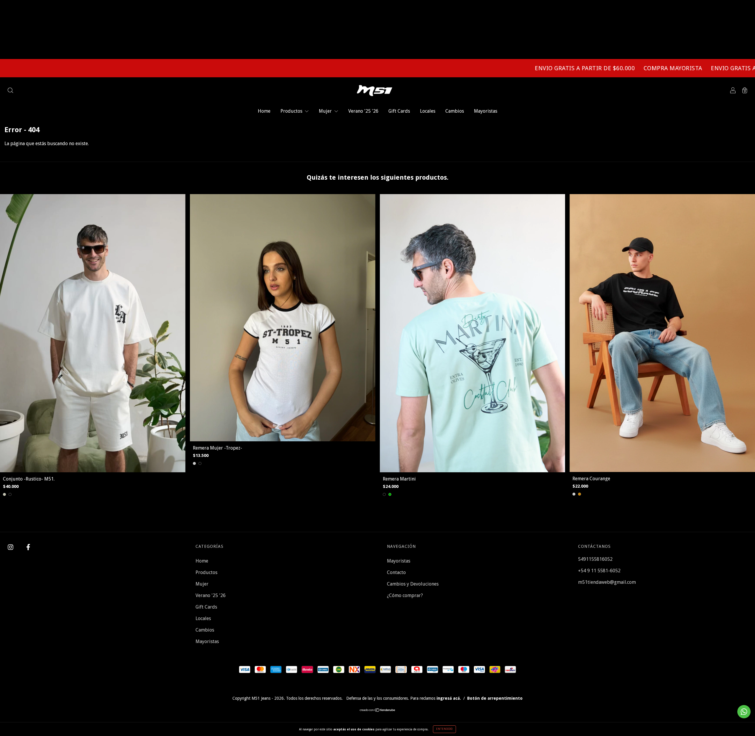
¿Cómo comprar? (405, 595)
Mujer (326, 111)
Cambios (454, 111)
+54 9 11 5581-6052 (599, 570)
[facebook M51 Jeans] (28, 547)
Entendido (444, 729)
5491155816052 (595, 559)
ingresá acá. (448, 698)
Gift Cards (399, 111)
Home (264, 111)
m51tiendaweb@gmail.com (607, 582)
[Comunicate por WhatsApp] (744, 711)
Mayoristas (485, 111)
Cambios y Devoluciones (413, 584)
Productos (291, 111)
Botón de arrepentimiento (495, 698)
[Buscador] (10, 91)
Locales (427, 111)
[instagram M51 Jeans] (11, 547)
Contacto (396, 572)
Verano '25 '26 (363, 111)
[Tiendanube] (377, 710)
